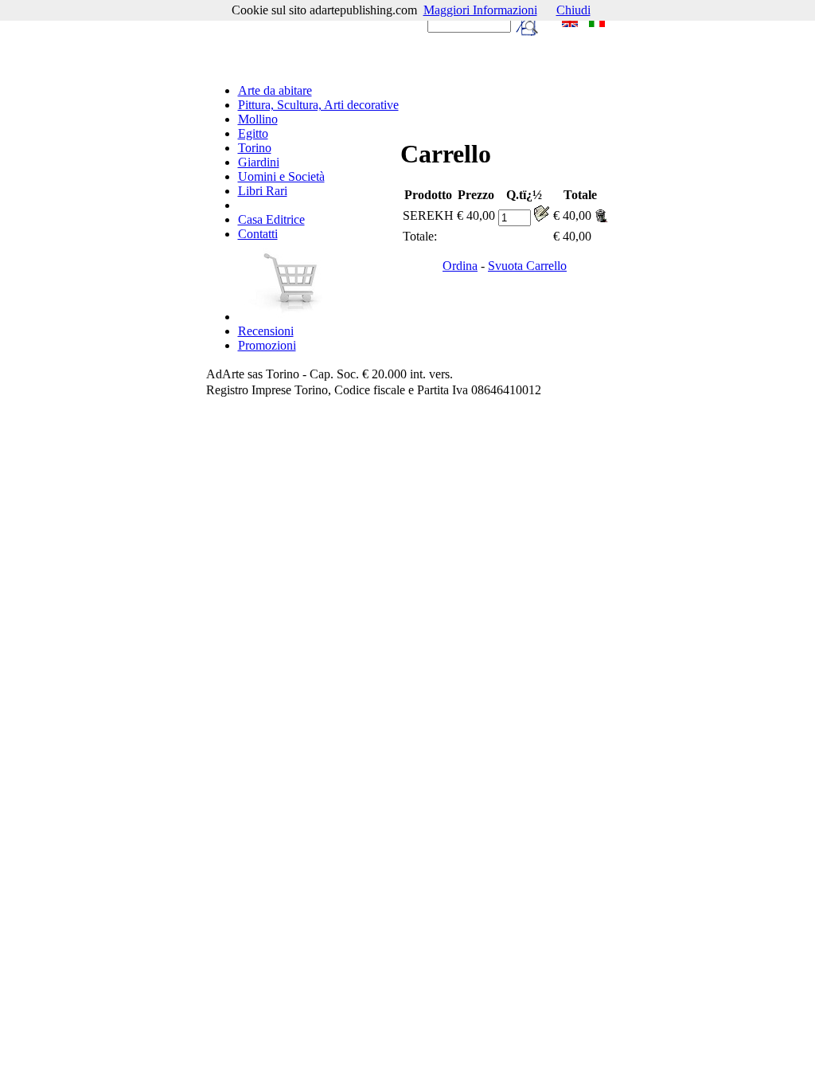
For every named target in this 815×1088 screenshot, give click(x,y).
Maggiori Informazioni (480, 10)
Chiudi (573, 10)
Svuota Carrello (527, 265)
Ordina (460, 265)
